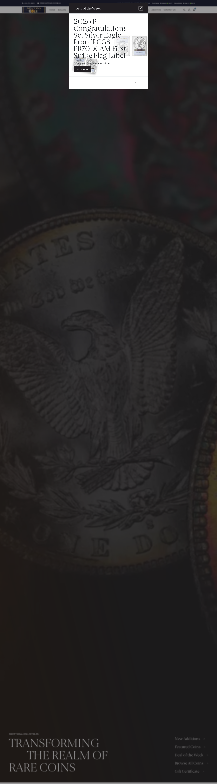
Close (135, 82)
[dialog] (108, 392)
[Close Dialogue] (141, 8)
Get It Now (82, 69)
